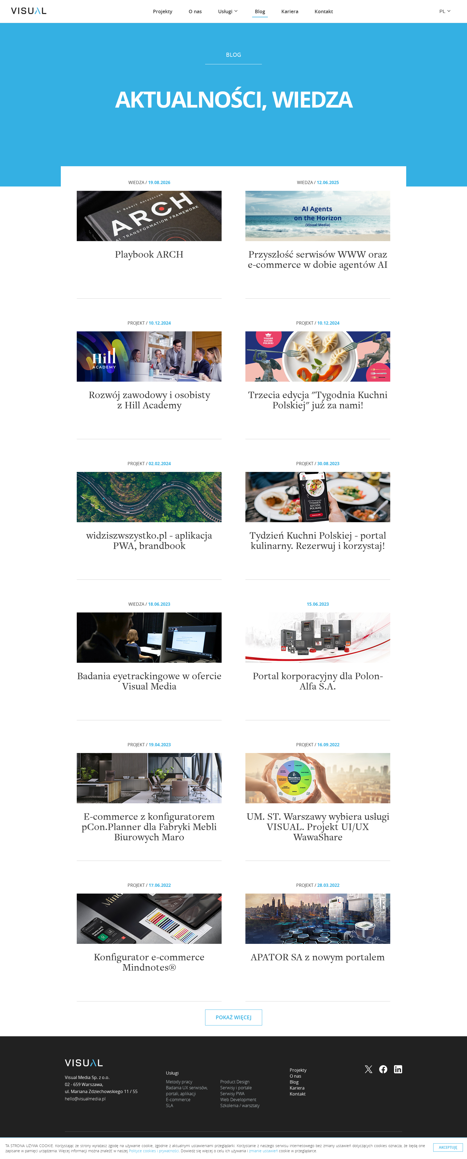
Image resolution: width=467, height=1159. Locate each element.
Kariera (297, 1088)
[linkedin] (398, 1070)
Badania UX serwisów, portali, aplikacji (187, 1091)
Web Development (238, 1100)
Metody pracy (179, 1082)
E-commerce (178, 1100)
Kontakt (298, 1094)
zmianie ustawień (263, 1150)
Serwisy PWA (232, 1094)
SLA (169, 1105)
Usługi (172, 1073)
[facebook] (383, 1070)
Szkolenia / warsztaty (239, 1105)
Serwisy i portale (236, 1088)
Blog (294, 1082)
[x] (368, 1069)
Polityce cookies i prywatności (154, 1150)
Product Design (234, 1082)
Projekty (298, 1070)
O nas (295, 1076)
